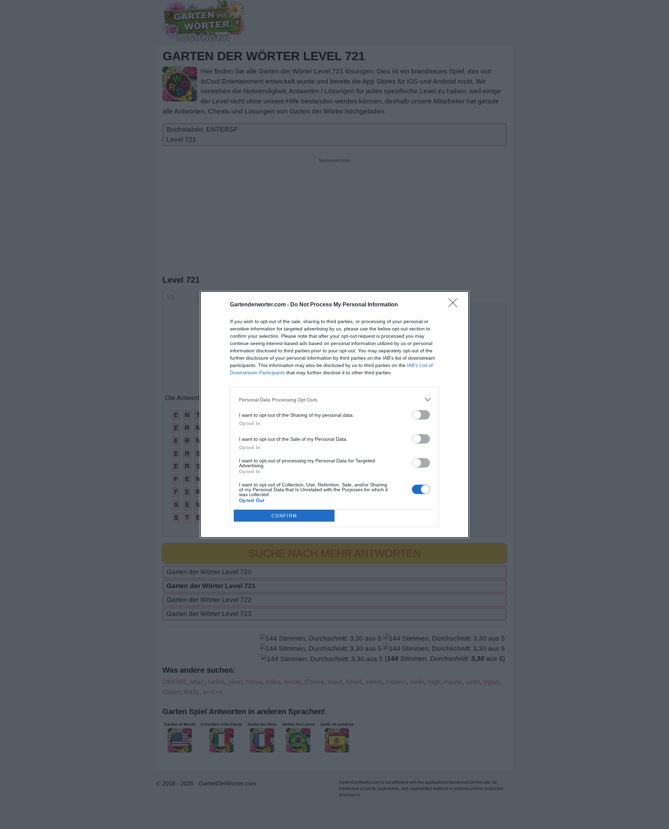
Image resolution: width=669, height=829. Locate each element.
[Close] (455, 305)
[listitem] (334, 399)
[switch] (421, 415)
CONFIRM (284, 515)
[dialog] (334, 414)
